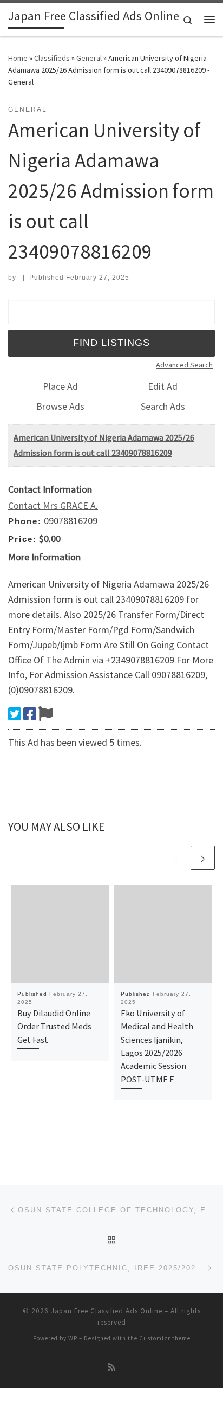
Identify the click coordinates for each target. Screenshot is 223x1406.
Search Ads (163, 406)
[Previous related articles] (177, 858)
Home (18, 58)
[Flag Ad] (45, 714)
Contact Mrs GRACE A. (53, 505)
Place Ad (60, 386)
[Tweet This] (14, 714)
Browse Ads (60, 406)
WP (72, 1338)
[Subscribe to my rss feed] (111, 1367)
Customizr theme (165, 1338)
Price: (22, 539)
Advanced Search (184, 365)
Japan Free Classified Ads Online (106, 1310)
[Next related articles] (203, 858)
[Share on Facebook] (29, 714)
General (89, 58)
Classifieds (52, 58)
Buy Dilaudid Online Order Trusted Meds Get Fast (54, 1026)
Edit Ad (163, 386)
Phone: (25, 521)
